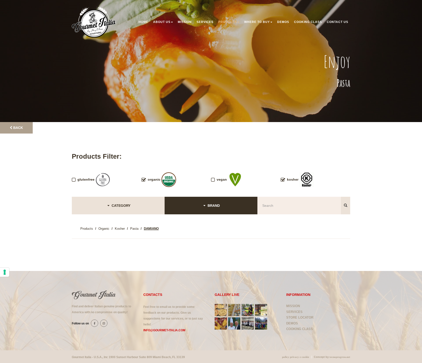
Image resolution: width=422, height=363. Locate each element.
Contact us (337, 22)
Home (143, 22)
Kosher (120, 228)
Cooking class (308, 22)
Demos (283, 22)
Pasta (134, 228)
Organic (103, 228)
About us (161, 22)
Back (17, 128)
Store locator (299, 317)
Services (205, 22)
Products (227, 22)
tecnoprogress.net (339, 357)
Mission (185, 22)
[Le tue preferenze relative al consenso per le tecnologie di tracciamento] (4, 272)
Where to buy (257, 22)
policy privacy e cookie (295, 357)
